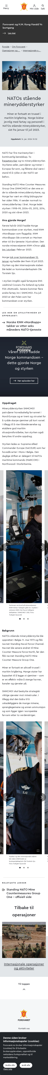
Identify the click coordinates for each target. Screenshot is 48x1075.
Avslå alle (26, 1065)
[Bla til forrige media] (6, 547)
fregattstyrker (9, 161)
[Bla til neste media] (41, 547)
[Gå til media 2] (24, 619)
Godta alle (10, 1065)
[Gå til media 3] (28, 619)
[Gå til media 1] (20, 619)
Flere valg (7, 1069)
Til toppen (24, 984)
